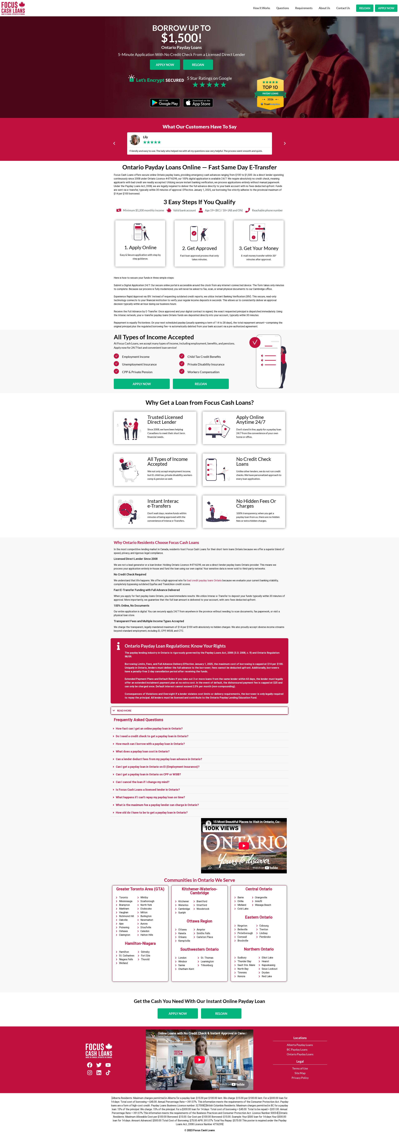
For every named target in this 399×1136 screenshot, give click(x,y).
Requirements (303, 8)
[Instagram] (90, 1072)
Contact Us (343, 8)
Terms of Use (300, 1068)
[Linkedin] (99, 1072)
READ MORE (124, 710)
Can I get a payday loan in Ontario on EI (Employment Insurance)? (158, 766)
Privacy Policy (300, 1077)
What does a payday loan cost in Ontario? (143, 751)
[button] (114, 143)
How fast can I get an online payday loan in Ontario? (149, 728)
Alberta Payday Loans (300, 1045)
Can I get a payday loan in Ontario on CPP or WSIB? (148, 774)
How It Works (261, 8)
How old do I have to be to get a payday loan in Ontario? (152, 812)
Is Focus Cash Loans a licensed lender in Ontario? (148, 789)
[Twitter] (99, 1065)
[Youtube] (108, 1065)
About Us (324, 8)
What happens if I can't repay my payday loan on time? (150, 797)
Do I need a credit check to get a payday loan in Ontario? (152, 736)
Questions (282, 8)
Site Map (300, 1073)
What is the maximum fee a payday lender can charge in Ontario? (157, 805)
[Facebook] (90, 1065)
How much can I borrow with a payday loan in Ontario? (150, 743)
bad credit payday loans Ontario (204, 580)
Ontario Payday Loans (300, 1054)
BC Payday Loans (297, 1049)
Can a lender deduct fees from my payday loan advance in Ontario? (159, 759)
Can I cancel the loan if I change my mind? (142, 782)
